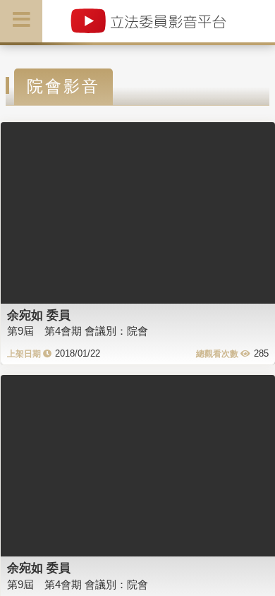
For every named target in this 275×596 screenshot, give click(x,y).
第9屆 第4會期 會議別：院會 (77, 331)
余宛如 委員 (39, 315)
